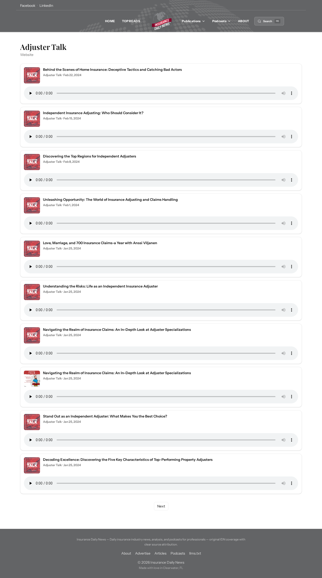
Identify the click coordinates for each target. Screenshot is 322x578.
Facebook (27, 5)
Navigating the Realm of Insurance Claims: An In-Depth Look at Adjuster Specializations (117, 329)
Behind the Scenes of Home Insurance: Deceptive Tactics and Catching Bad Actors (112, 69)
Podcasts (219, 21)
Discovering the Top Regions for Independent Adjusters (89, 156)
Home (110, 21)
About (243, 21)
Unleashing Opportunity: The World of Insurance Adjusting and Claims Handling (110, 199)
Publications (191, 21)
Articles (160, 553)
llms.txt (195, 553)
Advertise (142, 553)
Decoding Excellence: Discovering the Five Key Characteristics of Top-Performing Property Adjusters (128, 459)
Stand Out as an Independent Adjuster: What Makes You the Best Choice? (105, 416)
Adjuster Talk (52, 75)
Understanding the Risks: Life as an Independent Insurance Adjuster (100, 286)
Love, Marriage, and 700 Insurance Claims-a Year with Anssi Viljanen (100, 243)
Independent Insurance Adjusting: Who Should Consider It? (93, 113)
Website (26, 54)
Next (161, 506)
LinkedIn (46, 5)
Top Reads (131, 21)
